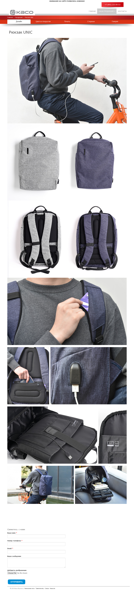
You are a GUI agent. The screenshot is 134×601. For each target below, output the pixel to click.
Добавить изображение (16, 570)
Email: (10, 548)
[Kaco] (22, 11)
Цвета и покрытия (43, 21)
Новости (52, 588)
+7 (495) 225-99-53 (112, 4)
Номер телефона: (14, 541)
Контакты (122, 11)
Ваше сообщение (14, 556)
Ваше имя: (12, 533)
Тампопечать (40, 588)
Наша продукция (106, 11)
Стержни (91, 21)
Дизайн (19, 21)
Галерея (115, 21)
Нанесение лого (29, 588)
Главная (92, 11)
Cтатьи (47, 588)
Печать (67, 21)
